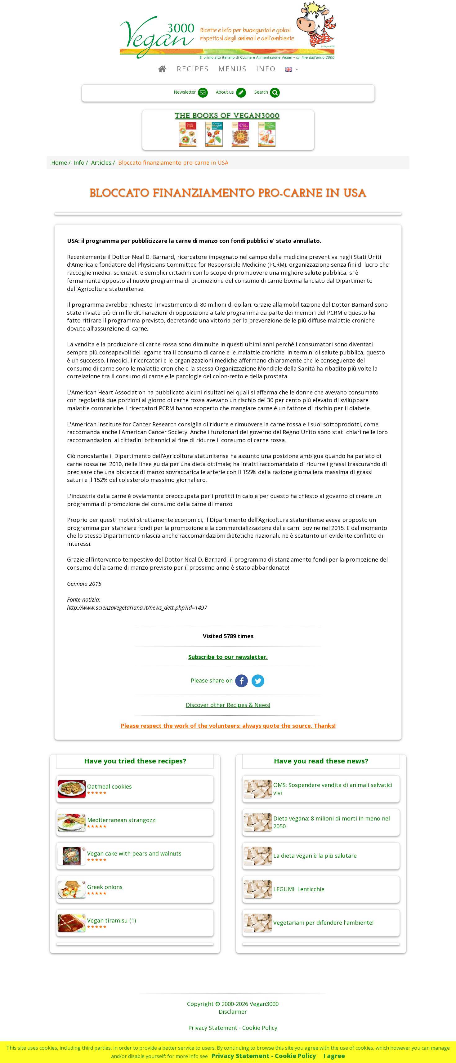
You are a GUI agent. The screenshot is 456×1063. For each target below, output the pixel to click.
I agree (334, 1056)
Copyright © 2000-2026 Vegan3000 (233, 1003)
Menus (232, 68)
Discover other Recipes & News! (228, 705)
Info (266, 68)
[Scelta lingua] (292, 68)
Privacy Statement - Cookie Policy (264, 1056)
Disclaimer (233, 1011)
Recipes (193, 68)
